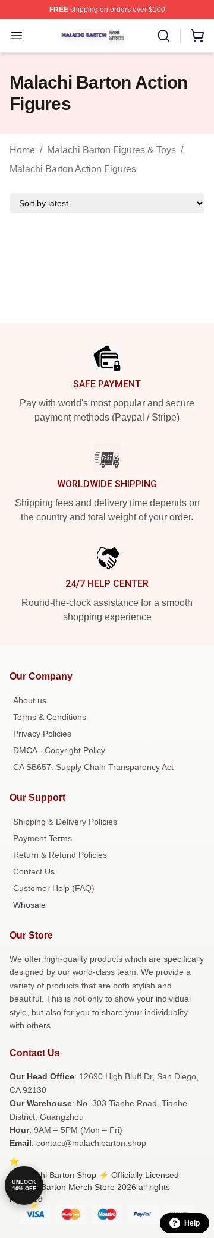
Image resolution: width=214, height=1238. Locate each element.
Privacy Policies (42, 733)
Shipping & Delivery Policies (65, 821)
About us (29, 700)
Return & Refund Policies (60, 855)
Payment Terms (42, 838)
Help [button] (192, 1223)
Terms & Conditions (49, 717)
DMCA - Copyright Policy (59, 750)
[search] (163, 36)
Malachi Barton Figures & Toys (111, 150)
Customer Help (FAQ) (54, 888)
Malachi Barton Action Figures (73, 169)
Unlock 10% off (24, 1185)
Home (22, 150)
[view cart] (197, 36)
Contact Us (34, 871)
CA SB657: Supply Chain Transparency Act (93, 767)
